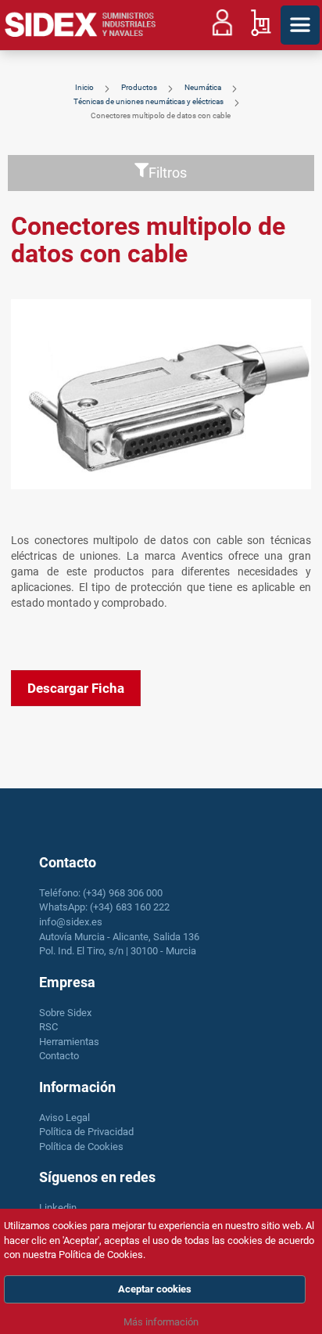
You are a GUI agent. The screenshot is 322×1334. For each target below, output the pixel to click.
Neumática (203, 87)
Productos (140, 87)
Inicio (85, 87)
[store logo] (80, 25)
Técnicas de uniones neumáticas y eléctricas (149, 101)
